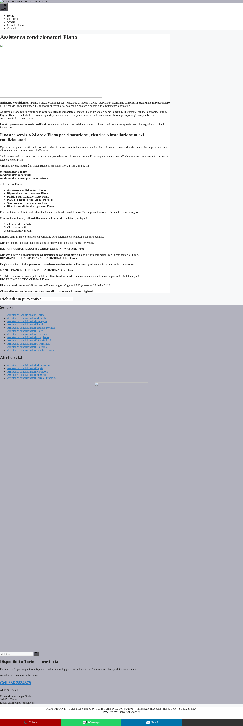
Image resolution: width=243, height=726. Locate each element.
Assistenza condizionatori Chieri (25, 330)
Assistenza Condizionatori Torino (26, 314)
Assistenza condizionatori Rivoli (25, 324)
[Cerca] (36, 654)
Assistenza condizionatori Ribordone (27, 371)
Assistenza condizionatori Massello (26, 374)
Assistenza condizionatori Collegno (27, 321)
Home (10, 15)
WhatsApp (91, 722)
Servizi (11, 21)
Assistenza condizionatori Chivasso (27, 346)
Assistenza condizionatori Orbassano (27, 334)
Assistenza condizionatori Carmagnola (28, 343)
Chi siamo (13, 18)
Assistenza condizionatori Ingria (25, 368)
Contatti (11, 28)
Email (152, 722)
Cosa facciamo (15, 25)
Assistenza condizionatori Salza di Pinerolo (31, 377)
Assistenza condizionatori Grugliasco (28, 337)
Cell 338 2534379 (15, 682)
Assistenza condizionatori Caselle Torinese (31, 350)
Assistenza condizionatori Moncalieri (28, 318)
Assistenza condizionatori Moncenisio (28, 365)
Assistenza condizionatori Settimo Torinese (31, 327)
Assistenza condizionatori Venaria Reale (29, 340)
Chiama (30, 722)
